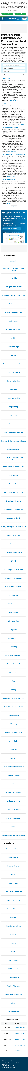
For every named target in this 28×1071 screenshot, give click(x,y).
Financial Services (13, 449)
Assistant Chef (6, 78)
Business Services (13, 866)
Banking (13, 338)
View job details (14, 100)
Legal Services (13, 612)
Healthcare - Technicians (13, 518)
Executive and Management (13, 432)
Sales (13, 784)
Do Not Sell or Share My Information (10, 1065)
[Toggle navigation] (3, 18)
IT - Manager (13, 595)
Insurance (13, 544)
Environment (13, 424)
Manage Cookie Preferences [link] (8, 1067)
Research (8, 22)
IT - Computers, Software (13, 578)
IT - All (13, 561)
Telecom (13, 1003)
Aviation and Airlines (13, 329)
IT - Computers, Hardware (13, 569)
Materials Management (13, 655)
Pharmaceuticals (13, 715)
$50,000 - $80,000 (20, 1039)
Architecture (13, 304)
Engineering (13, 407)
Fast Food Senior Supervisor (10, 179)
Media (13, 952)
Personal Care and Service (13, 707)
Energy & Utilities (13, 900)
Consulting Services (13, 372)
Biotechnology (13, 347)
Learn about (6, 228)
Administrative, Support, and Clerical (13, 269)
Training (13, 827)
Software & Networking (13, 994)
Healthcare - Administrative (13, 492)
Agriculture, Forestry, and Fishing (13, 295)
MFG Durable (13, 960)
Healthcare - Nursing (13, 501)
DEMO (24, 18)
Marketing (13, 647)
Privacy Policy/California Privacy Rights (10, 1062)
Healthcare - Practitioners (13, 509)
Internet (13, 943)
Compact (21, 75)
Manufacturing (13, 638)
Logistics (13, 630)
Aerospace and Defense (13, 287)
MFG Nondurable (13, 969)
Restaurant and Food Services (13, 767)
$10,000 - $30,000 (20, 1028)
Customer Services (13, 381)
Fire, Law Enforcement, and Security (13, 458)
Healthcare (13, 917)
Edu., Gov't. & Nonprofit (13, 892)
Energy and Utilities (13, 398)
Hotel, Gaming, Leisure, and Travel (13, 527)
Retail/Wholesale (13, 775)
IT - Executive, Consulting (13, 587)
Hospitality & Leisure (13, 926)
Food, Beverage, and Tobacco (13, 467)
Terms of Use (5, 1064)
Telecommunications (13, 818)
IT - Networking (13, 604)
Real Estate (13, 758)
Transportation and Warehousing (13, 835)
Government (13, 475)
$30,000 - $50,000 (20, 1033)
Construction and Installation (13, 364)
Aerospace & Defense (13, 849)
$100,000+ (18, 1051)
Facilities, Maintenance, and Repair (13, 441)
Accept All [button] (6, 13)
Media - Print (13, 672)
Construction (13, 883)
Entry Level (13, 415)
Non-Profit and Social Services (13, 698)
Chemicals (13, 874)
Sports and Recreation (13, 810)
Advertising (13, 278)
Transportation (13, 1012)
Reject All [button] (19, 13)
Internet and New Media (13, 552)
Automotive (13, 321)
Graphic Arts (13, 484)
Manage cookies (15, 10)
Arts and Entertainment (13, 312)
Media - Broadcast (13, 664)
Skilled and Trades (13, 801)
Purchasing (13, 750)
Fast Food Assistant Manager (10, 127)
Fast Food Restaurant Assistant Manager (13, 154)
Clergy (13, 355)
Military (13, 681)
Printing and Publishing (13, 732)
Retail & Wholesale (13, 986)
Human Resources (13, 535)
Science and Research (13, 792)
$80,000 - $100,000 (20, 1045)
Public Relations (13, 741)
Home (2, 22)
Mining (13, 690)
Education (13, 389)
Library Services (13, 621)
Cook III (4, 103)
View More (14, 206)
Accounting (13, 261)
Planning (13, 724)
